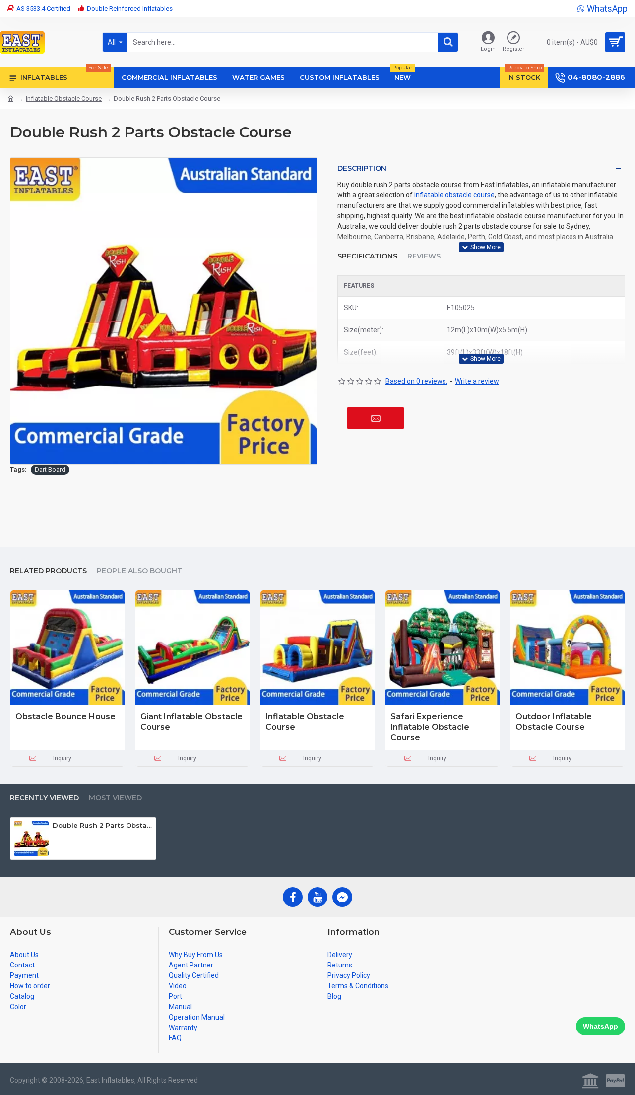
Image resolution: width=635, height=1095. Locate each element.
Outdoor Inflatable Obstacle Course (553, 722)
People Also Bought (139, 571)
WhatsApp (600, 1026)
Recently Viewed (44, 798)
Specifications (367, 256)
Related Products (48, 571)
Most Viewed (115, 798)
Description (361, 168)
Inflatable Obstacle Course (64, 98)
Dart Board (50, 469)
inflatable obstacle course (454, 195)
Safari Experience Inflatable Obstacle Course (429, 727)
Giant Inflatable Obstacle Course (191, 722)
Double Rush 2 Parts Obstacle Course (102, 825)
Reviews (424, 256)
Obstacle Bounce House (65, 716)
